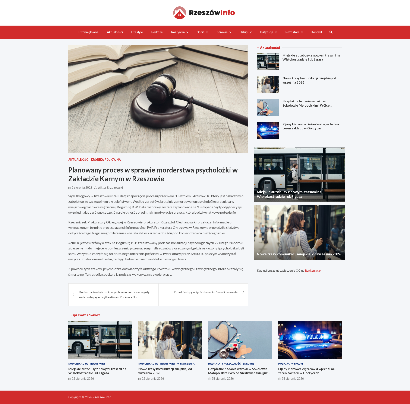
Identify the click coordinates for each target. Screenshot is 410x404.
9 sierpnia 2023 (82, 187)
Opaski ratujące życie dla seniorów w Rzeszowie (205, 292)
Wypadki (297, 363)
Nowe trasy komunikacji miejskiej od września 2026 (299, 254)
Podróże (157, 32)
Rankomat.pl (313, 270)
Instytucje (266, 32)
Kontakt (317, 32)
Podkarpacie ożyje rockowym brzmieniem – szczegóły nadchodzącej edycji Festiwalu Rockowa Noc (114, 294)
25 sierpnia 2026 (83, 378)
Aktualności (115, 32)
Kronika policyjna (106, 159)
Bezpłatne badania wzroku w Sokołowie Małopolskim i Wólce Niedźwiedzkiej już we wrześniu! (307, 105)
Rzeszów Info (102, 397)
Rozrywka (178, 32)
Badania (214, 363)
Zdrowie (222, 32)
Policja (284, 363)
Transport (97, 363)
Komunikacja (78, 363)
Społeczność (231, 363)
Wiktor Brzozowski (110, 187)
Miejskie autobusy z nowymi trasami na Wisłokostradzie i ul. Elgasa (311, 57)
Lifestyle (137, 32)
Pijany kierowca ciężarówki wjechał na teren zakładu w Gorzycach (311, 126)
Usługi (244, 32)
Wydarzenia (186, 363)
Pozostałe (292, 32)
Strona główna (88, 32)
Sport (200, 32)
